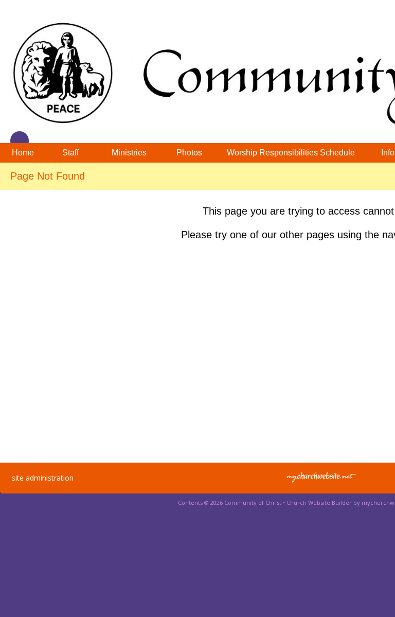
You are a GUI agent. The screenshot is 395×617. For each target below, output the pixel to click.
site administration (43, 478)
